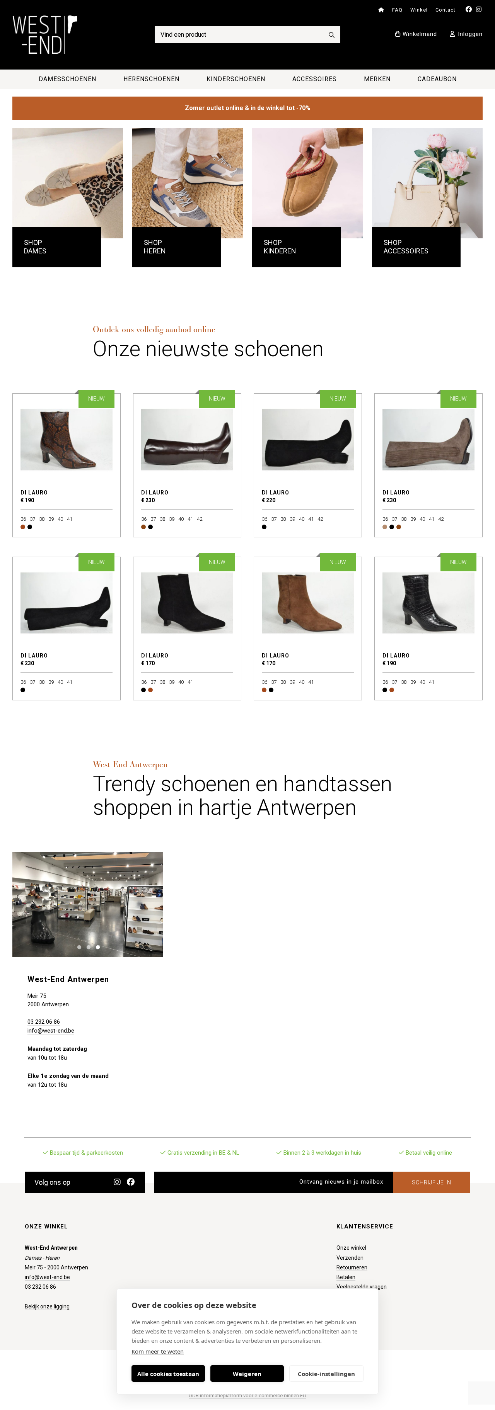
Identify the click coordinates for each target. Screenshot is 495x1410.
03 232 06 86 (43, 1021)
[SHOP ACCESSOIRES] (427, 183)
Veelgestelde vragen (361, 1287)
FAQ (397, 10)
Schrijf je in (431, 1182)
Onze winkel (351, 1248)
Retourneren (351, 1267)
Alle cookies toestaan (168, 1374)
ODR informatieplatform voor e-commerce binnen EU (247, 1395)
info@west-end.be (50, 1030)
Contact (445, 10)
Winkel (419, 10)
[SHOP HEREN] (187, 183)
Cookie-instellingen (326, 1374)
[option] (87, 904)
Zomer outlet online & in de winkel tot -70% (248, 108)
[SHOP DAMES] (67, 183)
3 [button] (96, 947)
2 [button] (87, 947)
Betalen (345, 1277)
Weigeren (247, 1374)
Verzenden (350, 1258)
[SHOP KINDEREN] (307, 183)
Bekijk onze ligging (47, 1306)
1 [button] (77, 947)
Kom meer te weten (157, 1351)
